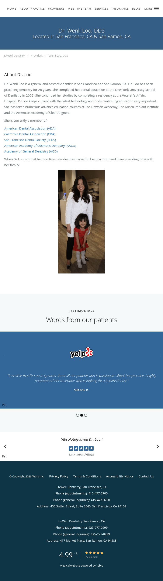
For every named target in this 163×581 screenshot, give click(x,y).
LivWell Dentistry (14, 55)
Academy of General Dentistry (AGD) (31, 151)
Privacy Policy (58, 476)
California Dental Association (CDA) (29, 134)
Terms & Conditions (87, 476)
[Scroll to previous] (3, 354)
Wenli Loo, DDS (58, 55)
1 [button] (77, 415)
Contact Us (146, 476)
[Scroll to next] (160, 354)
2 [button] (81, 415)
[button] (156, 8)
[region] (81, 370)
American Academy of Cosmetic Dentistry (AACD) (40, 145)
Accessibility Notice (119, 476)
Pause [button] (4, 405)
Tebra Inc (38, 476)
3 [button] (85, 415)
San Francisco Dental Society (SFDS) (30, 140)
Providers (37, 55)
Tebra (99, 565)
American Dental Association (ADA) (29, 128)
